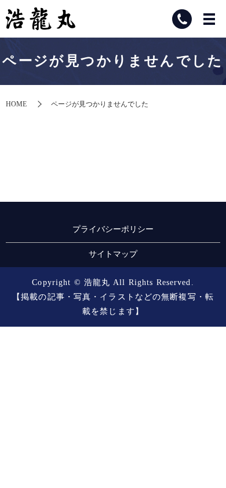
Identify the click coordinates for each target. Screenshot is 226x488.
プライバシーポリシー (113, 229)
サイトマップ (113, 254)
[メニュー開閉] (209, 19)
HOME (16, 104)
